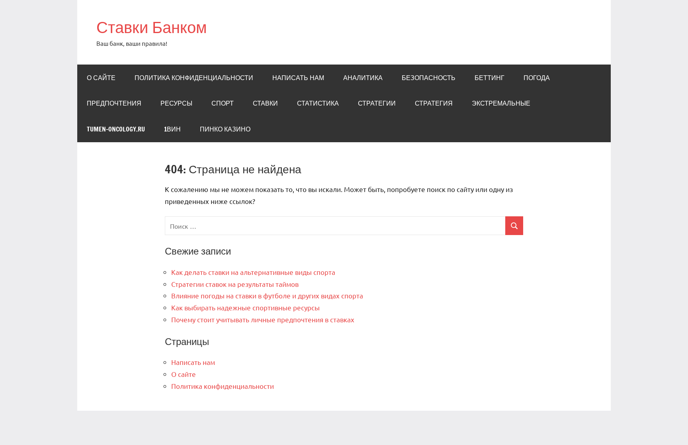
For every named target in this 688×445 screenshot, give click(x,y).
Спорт (222, 103)
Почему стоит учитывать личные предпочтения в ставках (262, 319)
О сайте (101, 77)
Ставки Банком (151, 27)
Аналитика (363, 77)
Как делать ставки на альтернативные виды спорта (253, 272)
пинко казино (225, 129)
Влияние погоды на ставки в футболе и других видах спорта (267, 295)
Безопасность (428, 77)
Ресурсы (176, 103)
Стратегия (434, 103)
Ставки (265, 103)
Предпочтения (114, 103)
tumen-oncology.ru (116, 129)
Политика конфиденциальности (194, 77)
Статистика (318, 103)
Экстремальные (501, 103)
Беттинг (489, 77)
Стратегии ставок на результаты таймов (235, 284)
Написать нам (298, 77)
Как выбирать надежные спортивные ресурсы (245, 307)
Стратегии (377, 103)
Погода (537, 77)
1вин (172, 129)
